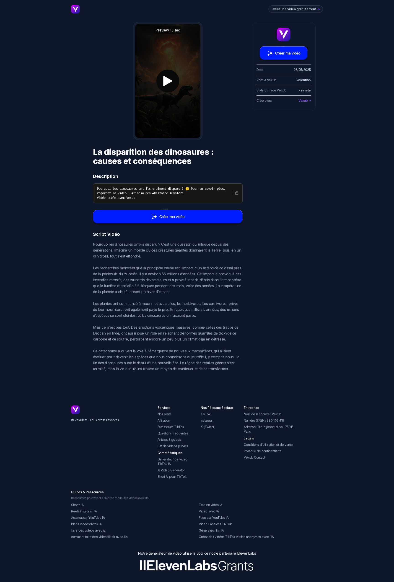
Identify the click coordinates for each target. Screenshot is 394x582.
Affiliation (164, 420)
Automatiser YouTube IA (88, 518)
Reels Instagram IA (84, 511)
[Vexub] (110, 409)
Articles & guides (169, 440)
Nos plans (164, 414)
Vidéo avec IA (209, 511)
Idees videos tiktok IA (86, 524)
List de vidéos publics (173, 446)
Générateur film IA (211, 530)
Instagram (207, 420)
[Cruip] (75, 9)
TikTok (206, 414)
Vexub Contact (254, 457)
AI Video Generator (171, 470)
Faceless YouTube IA (213, 518)
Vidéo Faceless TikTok (215, 524)
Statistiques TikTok (171, 427)
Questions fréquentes (173, 433)
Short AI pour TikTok (172, 476)
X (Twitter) (208, 427)
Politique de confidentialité (262, 451)
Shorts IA (77, 505)
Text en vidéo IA (210, 505)
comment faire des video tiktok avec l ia (99, 537)
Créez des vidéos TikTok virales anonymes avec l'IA (236, 537)
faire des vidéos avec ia (88, 530)
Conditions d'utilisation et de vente (268, 445)
